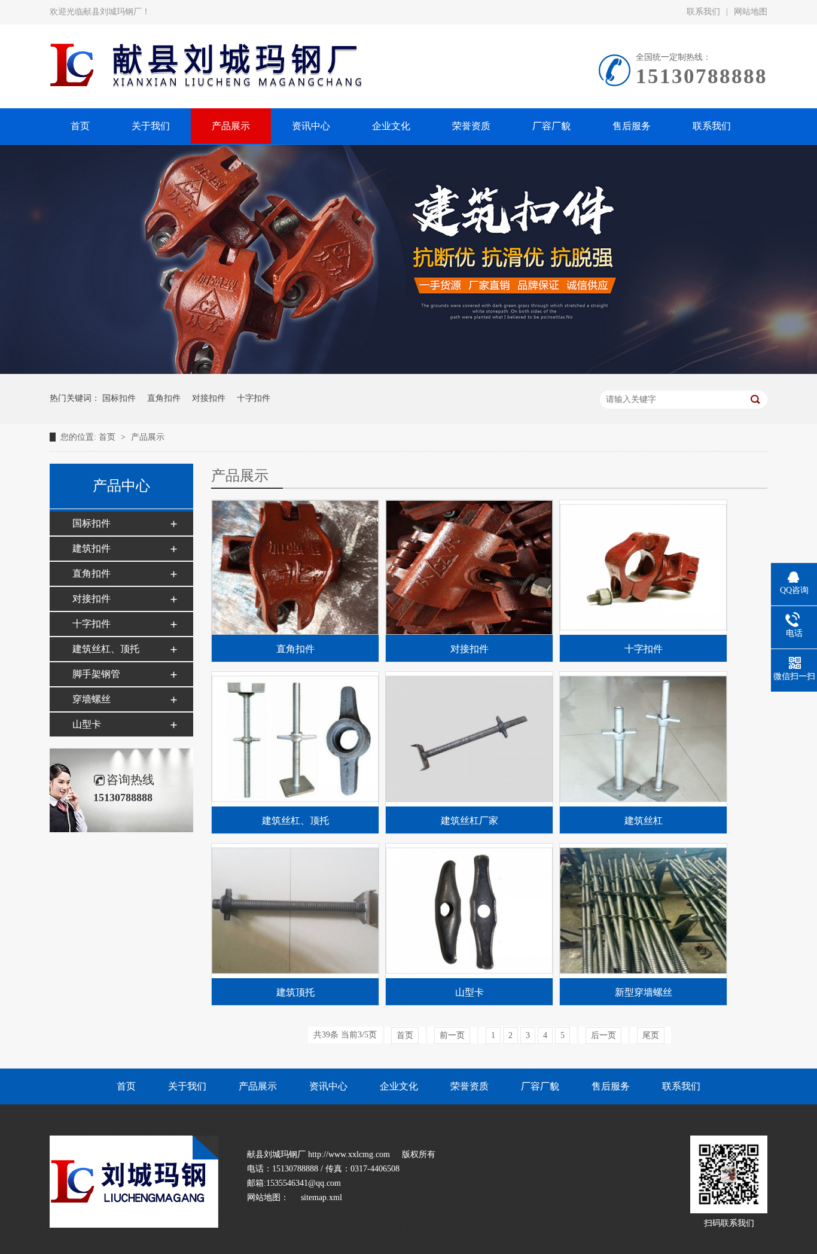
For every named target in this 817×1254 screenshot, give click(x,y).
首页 (108, 437)
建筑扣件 (91, 548)
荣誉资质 (469, 1086)
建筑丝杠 (643, 820)
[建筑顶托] (295, 911)
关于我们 (187, 1086)
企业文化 (399, 1086)
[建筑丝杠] (643, 739)
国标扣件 (119, 398)
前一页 (452, 1035)
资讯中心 (328, 1086)
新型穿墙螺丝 (643, 992)
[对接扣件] (469, 567)
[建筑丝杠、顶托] (295, 739)
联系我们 (703, 11)
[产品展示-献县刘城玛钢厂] (134, 1224)
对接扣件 (208, 398)
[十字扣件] (643, 567)
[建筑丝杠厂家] (469, 739)
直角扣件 (164, 398)
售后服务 (611, 1086)
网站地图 (750, 11)
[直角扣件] (295, 567)
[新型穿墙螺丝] (643, 911)
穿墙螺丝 (91, 699)
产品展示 (147, 437)
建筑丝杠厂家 (469, 820)
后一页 (603, 1035)
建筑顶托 (295, 992)
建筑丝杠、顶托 (105, 649)
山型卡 (86, 724)
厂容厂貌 (540, 1086)
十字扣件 (253, 398)
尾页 (650, 1035)
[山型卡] (469, 911)
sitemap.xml (321, 1197)
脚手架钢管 (96, 674)
